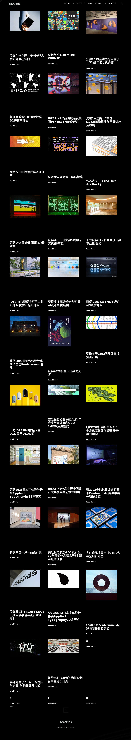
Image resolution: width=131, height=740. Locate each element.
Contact (112, 3)
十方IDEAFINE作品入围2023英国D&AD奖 (25, 432)
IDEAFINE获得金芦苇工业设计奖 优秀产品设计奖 (26, 303)
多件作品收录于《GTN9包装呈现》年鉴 (103, 554)
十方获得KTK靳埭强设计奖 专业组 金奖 (103, 242)
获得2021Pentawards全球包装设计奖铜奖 (103, 627)
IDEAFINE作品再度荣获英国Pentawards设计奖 (65, 120)
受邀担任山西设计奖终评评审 (27, 174)
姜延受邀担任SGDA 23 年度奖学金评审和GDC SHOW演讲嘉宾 (64, 423)
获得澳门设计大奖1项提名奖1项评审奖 (64, 242)
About (90, 3)
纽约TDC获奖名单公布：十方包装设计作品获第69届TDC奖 (102, 430)
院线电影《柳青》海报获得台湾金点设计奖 (65, 679)
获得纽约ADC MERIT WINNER (62, 56)
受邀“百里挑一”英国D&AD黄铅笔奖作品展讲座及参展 (103, 121)
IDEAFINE (67, 3)
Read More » (14, 65)
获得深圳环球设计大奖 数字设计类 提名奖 (64, 303)
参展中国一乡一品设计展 (26, 552)
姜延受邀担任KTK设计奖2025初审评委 (26, 119)
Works (79, 3)
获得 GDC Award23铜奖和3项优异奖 (102, 303)
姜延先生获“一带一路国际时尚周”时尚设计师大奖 (26, 684)
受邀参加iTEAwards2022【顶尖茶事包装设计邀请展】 (27, 615)
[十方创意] (65, 722)
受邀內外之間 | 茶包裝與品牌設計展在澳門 (27, 57)
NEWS (100, 3)
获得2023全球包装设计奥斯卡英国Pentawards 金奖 (26, 364)
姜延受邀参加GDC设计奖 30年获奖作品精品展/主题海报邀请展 (65, 555)
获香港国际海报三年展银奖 (65, 177)
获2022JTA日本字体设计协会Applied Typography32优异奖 (64, 616)
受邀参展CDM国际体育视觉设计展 (102, 355)
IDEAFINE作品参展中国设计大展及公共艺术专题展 (65, 490)
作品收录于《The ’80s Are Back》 (101, 183)
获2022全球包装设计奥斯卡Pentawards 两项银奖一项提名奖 (103, 493)
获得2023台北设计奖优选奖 (64, 373)
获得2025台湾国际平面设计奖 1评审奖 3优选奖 (102, 61)
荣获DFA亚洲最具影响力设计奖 (27, 244)
